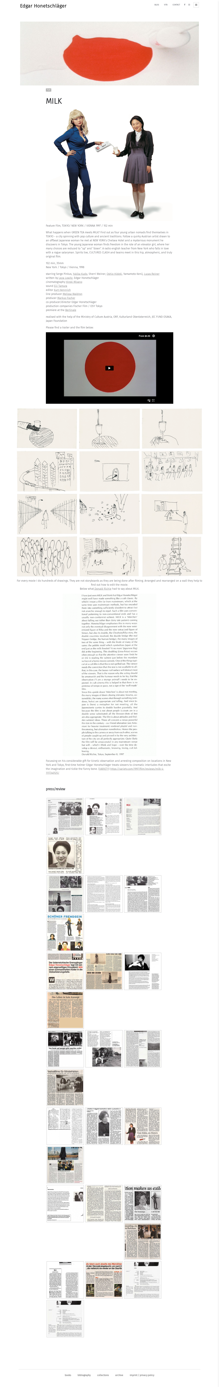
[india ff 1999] (65, 816)
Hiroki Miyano (74, 282)
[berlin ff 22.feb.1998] (143, 894)
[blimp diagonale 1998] (65, 933)
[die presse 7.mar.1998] (143, 1241)
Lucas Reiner (152, 274)
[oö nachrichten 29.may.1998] (143, 1126)
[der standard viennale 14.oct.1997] (65, 1049)
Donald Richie (102, 588)
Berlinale (70, 310)
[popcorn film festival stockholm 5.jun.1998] (65, 1203)
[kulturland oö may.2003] (143, 1049)
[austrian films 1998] (143, 1280)
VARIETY (104, 769)
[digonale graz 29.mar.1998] (104, 1049)
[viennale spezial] (104, 1280)
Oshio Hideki (114, 274)
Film (48, 90)
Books (68, 1375)
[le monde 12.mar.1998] (65, 1126)
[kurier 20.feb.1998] (65, 1087)
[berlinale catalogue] (104, 894)
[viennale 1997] (143, 816)
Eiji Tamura (60, 286)
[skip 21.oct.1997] (65, 1165)
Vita (165, 5)
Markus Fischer (66, 298)
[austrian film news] (65, 894)
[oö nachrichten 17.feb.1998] (104, 1126)
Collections (103, 1375)
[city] (65, 971)
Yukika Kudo (80, 274)
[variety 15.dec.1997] (65, 1280)
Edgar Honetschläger (43, 6)
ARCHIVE (119, 1375)
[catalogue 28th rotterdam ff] (143, 971)
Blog (156, 5)
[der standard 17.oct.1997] (104, 971)
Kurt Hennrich (62, 290)
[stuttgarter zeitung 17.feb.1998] (104, 1203)
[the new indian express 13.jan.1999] (143, 1203)
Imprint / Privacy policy (142, 1375)
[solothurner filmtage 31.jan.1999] (104, 816)
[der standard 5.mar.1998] (65, 1010)
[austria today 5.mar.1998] (65, 855)
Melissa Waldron (72, 294)
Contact (176, 5)
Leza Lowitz (66, 278)
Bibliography (84, 1375)
